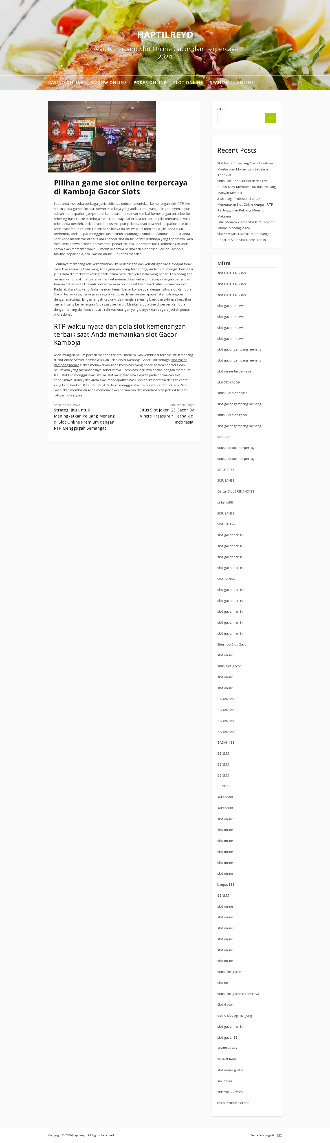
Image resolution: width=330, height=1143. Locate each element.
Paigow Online (108, 82)
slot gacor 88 (227, 1037)
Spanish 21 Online (232, 82)
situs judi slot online (232, 393)
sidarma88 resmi (230, 1091)
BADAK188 (225, 698)
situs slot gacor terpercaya (238, 993)
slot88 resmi (227, 1048)
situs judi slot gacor (232, 415)
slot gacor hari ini (230, 535)
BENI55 (223, 753)
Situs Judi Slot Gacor (232, 644)
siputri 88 (224, 1081)
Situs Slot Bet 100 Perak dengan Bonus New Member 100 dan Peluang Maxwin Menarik (246, 187)
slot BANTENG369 (231, 273)
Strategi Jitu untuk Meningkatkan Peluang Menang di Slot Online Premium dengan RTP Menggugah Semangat (84, 417)
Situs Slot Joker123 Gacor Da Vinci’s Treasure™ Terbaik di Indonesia (166, 414)
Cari (220, 109)
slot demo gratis (230, 1070)
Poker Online (150, 82)
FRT (279, 1135)
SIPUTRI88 (226, 469)
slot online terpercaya (234, 371)
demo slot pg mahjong (234, 1015)
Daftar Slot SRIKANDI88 (235, 491)
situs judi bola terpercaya (236, 447)
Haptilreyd (165, 34)
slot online (225, 655)
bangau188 (226, 884)
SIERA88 (224, 436)
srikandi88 (225, 502)
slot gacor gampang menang (239, 349)
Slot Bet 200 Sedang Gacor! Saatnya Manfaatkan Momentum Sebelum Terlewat (245, 169)
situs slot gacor (229, 666)
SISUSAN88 (226, 480)
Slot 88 (222, 982)
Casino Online (66, 82)
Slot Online (188, 82)
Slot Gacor (225, 1004)
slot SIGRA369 (228, 382)
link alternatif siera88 (233, 1102)
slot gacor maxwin (231, 305)
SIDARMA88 (226, 1059)
